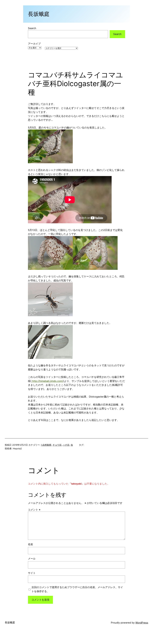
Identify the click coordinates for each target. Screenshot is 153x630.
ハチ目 (66, 445)
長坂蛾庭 (38, 14)
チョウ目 (57, 445)
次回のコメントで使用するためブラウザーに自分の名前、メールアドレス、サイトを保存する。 (77, 589)
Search (32, 28)
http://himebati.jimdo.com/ (47, 381)
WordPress (141, 622)
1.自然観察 (46, 445)
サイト (32, 572)
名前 (30, 544)
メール (32, 558)
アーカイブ (34, 43)
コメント (34, 509)
